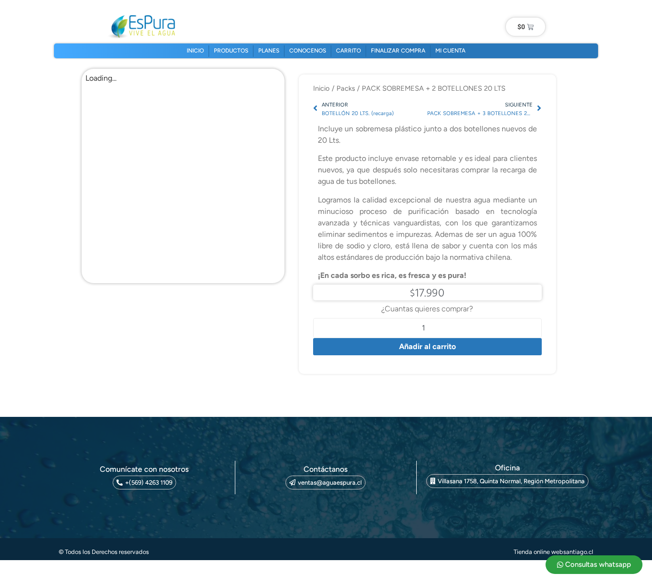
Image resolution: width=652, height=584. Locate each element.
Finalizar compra (398, 50)
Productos (231, 50)
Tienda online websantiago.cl (553, 551)
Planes (268, 50)
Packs (346, 88)
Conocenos (307, 50)
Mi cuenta (450, 50)
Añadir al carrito (427, 346)
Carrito (348, 50)
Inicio (195, 50)
